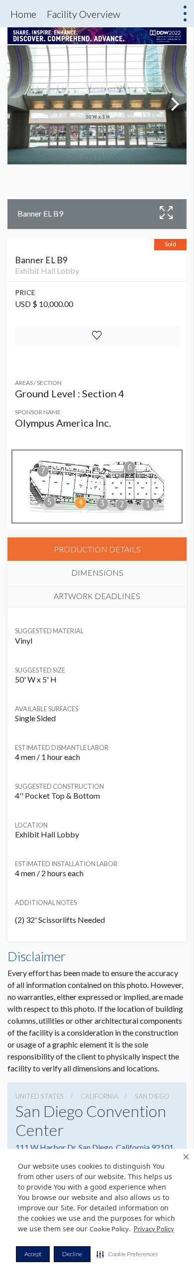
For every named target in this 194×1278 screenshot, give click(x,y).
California (99, 1096)
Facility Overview (83, 14)
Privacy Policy (154, 1229)
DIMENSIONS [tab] (97, 572)
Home (23, 14)
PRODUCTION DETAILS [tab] (97, 549)
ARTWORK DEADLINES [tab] (97, 596)
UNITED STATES (39, 1096)
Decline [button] (72, 1254)
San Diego (152, 1096)
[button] (127, 1254)
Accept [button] (32, 1254)
